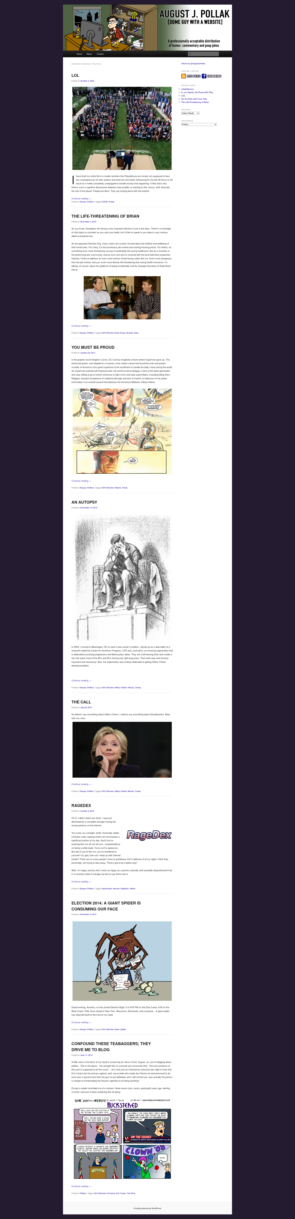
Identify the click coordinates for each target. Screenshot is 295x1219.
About (89, 53)
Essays (83, 201)
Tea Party (131, 1193)
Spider (123, 1029)
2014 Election (108, 1029)
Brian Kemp (120, 332)
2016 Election (108, 487)
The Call (81, 702)
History (131, 687)
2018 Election (108, 332)
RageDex (81, 805)
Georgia (129, 332)
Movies (131, 791)
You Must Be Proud (92, 347)
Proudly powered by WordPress (147, 1208)
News (117, 1029)
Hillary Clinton (121, 687)
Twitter (133, 888)
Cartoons (111, 1193)
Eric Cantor (121, 1193)
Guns (136, 332)
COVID (105, 201)
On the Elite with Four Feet (194, 98)
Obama (118, 487)
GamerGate (107, 888)
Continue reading (81, 198)
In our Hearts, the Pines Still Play (197, 92)
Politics (90, 201)
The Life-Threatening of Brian (105, 216)
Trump (111, 201)
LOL (75, 75)
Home (79, 53)
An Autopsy (84, 502)
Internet (116, 888)
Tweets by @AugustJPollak (193, 63)
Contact (100, 53)
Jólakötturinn (187, 89)
